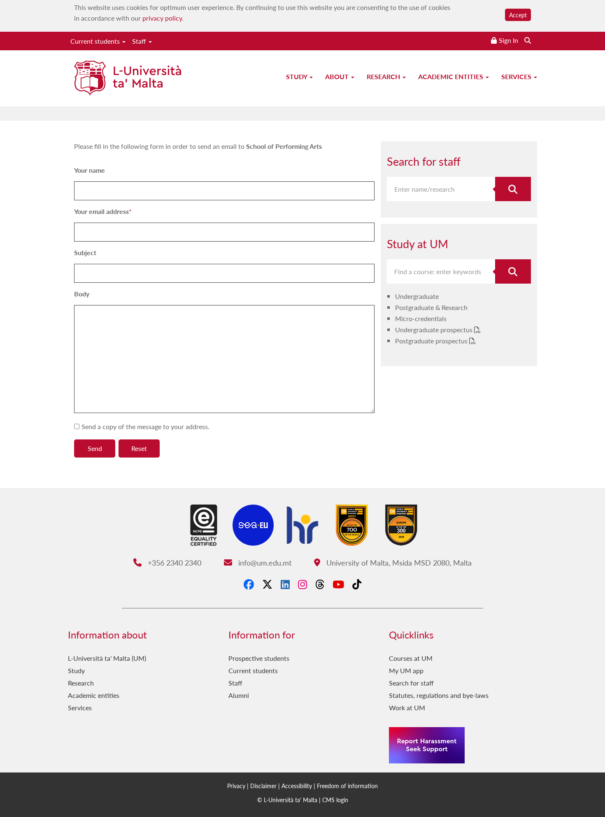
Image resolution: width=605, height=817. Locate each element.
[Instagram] (302, 584)
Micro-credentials (421, 318)
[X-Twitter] (267, 584)
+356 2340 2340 (173, 562)
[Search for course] (513, 271)
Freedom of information (347, 786)
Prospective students (258, 658)
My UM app (406, 670)
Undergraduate (417, 296)
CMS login (335, 800)
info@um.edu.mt (263, 562)
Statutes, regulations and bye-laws (439, 695)
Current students (95, 41)
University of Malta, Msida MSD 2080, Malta (398, 562)
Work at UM (407, 707)
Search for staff (411, 683)
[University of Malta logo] (127, 79)
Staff (140, 41)
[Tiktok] (356, 584)
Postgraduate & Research (431, 307)
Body (81, 293)
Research (384, 76)
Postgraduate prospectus (432, 340)
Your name (89, 170)
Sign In (508, 40)
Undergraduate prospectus (434, 329)
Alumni (238, 695)
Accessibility (297, 786)
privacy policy (162, 18)
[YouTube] (338, 584)
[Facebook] (249, 584)
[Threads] (319, 584)
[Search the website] (527, 40)
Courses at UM (411, 658)
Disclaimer (263, 786)
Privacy (236, 786)
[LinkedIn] (285, 584)
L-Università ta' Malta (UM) (107, 658)
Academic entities (451, 76)
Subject (85, 252)
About (337, 76)
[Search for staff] (513, 189)
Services (517, 76)
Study (297, 76)
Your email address (101, 211)
